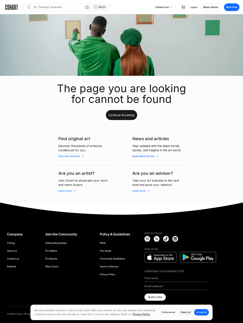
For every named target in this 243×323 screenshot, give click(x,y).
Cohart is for (162, 7)
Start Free (231, 7)
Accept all (201, 312)
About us (12, 251)
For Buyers (51, 258)
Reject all (186, 312)
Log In (194, 7)
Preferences (168, 312)
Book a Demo (210, 7)
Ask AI (101, 7)
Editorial (11, 266)
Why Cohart (51, 266)
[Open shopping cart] (183, 7)
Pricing (11, 243)
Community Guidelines (112, 258)
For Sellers (51, 251)
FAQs (103, 243)
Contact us (13, 258)
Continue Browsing (121, 115)
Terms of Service (109, 266)
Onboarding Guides (56, 243)
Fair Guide (105, 251)
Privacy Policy (107, 274)
